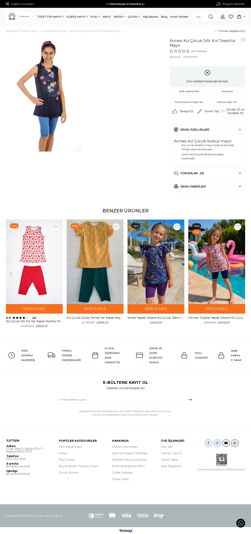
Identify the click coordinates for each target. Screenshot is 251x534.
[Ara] (211, 16)
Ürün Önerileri (193, 186)
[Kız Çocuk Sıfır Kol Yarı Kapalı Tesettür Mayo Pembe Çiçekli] (34, 261)
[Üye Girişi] (223, 17)
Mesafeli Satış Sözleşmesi (129, 459)
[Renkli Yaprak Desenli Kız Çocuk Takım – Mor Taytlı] (155, 261)
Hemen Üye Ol (171, 453)
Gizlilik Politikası (122, 472)
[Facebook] (208, 443)
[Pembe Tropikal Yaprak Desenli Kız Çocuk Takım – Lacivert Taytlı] (216, 261)
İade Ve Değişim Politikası (129, 453)
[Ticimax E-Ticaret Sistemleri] (126, 531)
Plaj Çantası (67, 459)
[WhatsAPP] (235, 443)
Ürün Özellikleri (194, 129)
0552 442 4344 (16, 459)
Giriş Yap (166, 447)
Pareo (63, 453)
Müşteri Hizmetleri (124, 447)
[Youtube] (226, 443)
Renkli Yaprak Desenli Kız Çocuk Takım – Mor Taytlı (155, 318)
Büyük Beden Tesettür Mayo (78, 466)
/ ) (201, 51)
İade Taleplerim (171, 466)
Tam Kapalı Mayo (70, 447)
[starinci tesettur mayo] (18, 16)
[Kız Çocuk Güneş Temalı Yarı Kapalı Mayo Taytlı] (95, 261)
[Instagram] (217, 443)
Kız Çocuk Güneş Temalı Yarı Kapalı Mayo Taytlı (95, 318)
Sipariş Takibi (169, 459)
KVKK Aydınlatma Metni (128, 466)
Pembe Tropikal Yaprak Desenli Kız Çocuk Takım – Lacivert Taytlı (216, 318)
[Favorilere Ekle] (243, 40)
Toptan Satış (120, 479)
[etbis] (221, 460)
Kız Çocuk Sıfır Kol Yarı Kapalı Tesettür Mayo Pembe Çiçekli (34, 321)
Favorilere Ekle (55, 226)
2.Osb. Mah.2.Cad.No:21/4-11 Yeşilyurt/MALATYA (24, 450)
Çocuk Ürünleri (69, 472)
